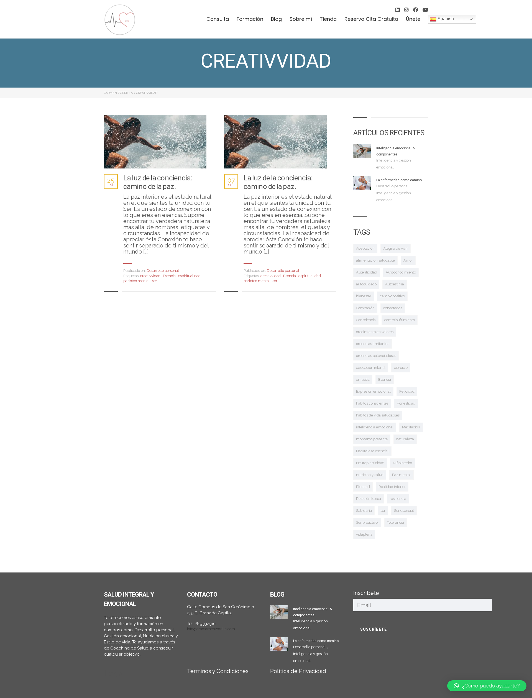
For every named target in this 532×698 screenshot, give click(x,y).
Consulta (217, 19)
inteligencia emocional (374, 427)
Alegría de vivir (395, 248)
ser (154, 281)
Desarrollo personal (163, 271)
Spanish (445, 18)
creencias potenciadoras (376, 356)
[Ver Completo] (155, 141)
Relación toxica (368, 499)
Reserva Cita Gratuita (371, 19)
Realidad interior (392, 487)
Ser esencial (404, 510)
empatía (363, 379)
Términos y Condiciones (218, 671)
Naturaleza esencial (372, 451)
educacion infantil (370, 367)
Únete (413, 19)
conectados (392, 308)
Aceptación (365, 248)
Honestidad (406, 403)
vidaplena (364, 534)
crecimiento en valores (374, 332)
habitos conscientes (372, 403)
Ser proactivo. (367, 522)
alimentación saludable (375, 260)
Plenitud (363, 487)
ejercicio (401, 367)
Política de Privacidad (298, 671)
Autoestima (394, 284)
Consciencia (366, 320)
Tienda (328, 19)
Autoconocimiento (401, 272)
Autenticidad (366, 272)
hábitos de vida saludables (378, 415)
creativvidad (150, 276)
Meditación (411, 427)
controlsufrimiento (399, 320)
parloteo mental (136, 281)
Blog (276, 19)
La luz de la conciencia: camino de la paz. (157, 182)
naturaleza (405, 439)
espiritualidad (189, 276)
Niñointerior (402, 463)
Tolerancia (395, 522)
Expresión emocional (373, 391)
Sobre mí (301, 19)
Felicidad (407, 391)
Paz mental (401, 475)
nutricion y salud (369, 475)
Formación (250, 19)
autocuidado (366, 284)
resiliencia (398, 499)
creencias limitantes (372, 344)
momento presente (372, 439)
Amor (408, 260)
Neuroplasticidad (370, 463)
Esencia (170, 276)
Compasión (365, 308)
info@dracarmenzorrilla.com (211, 629)
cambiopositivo (392, 296)
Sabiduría (364, 510)
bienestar (363, 296)
